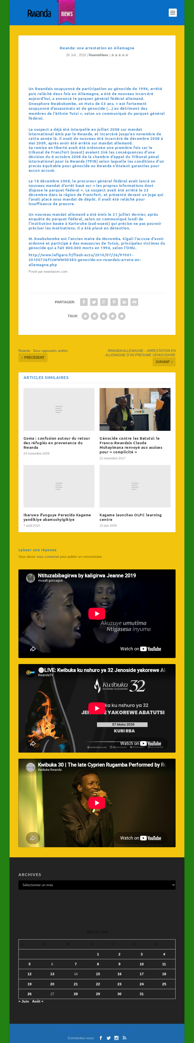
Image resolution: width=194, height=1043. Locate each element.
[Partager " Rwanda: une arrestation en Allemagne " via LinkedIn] (124, 302)
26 (30, 994)
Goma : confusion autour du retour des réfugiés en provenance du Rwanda (56, 443)
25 (164, 984)
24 (142, 984)
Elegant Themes (87, 1030)
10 (142, 964)
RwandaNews (98, 55)
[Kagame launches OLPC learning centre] (135, 486)
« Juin (23, 1001)
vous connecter (48, 557)
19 (30, 984)
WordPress (128, 1030)
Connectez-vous (81, 1038)
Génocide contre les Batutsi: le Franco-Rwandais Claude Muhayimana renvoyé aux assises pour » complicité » (131, 445)
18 (164, 974)
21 (76, 984)
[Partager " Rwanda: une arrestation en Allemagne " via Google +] (104, 302)
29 (98, 994)
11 (164, 964)
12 (30, 974)
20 (52, 984)
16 (119, 974)
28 (76, 994)
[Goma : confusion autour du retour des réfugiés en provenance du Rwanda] (58, 409)
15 (98, 974)
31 (142, 994)
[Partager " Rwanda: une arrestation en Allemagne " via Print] (134, 302)
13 (52, 974)
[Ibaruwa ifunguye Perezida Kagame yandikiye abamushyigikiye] (58, 486)
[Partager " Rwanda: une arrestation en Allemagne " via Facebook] (84, 302)
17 (142, 974)
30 (119, 994)
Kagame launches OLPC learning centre (131, 517)
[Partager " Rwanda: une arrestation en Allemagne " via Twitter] (94, 302)
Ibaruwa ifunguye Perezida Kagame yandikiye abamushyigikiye (57, 517)
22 (98, 984)
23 (119, 984)
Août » (37, 1001)
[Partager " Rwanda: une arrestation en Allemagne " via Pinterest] (114, 302)
